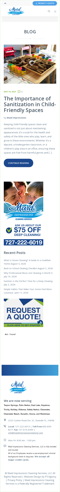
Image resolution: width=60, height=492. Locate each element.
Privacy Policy (15, 480)
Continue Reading (18, 162)
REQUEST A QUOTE (46, 3)
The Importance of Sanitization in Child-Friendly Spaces (30, 104)
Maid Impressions (16, 117)
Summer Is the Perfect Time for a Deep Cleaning (28, 281)
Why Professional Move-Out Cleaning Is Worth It (28, 272)
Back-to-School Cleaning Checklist (20, 268)
